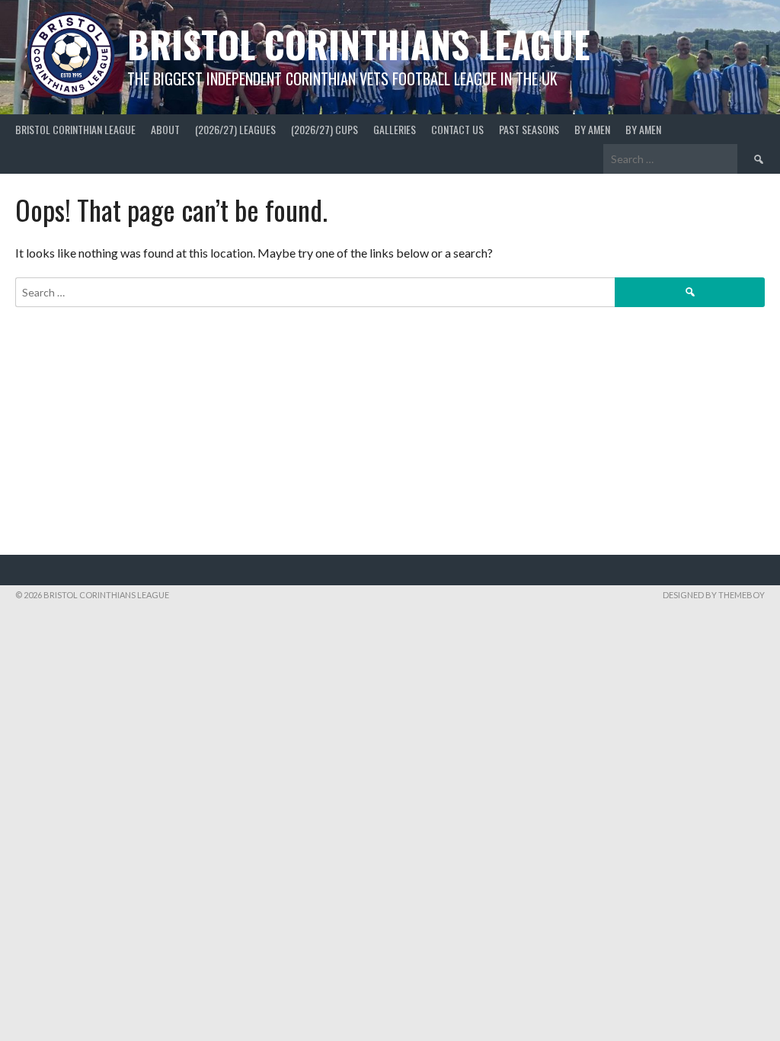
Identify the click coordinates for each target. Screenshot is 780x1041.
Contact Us (457, 129)
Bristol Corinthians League (358, 44)
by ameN (592, 129)
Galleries (394, 129)
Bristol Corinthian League (75, 129)
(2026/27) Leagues (235, 129)
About (165, 129)
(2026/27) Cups (324, 129)
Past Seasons (529, 129)
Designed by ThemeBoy (714, 595)
